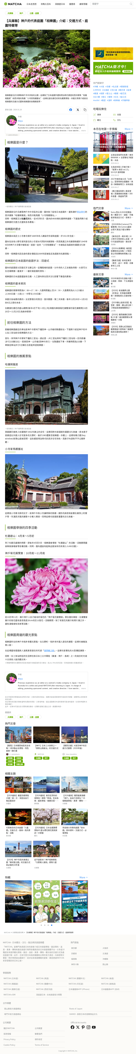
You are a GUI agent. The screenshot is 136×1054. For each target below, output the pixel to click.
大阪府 (105, 948)
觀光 (99, 120)
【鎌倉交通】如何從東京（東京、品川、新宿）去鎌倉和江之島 (122, 263)
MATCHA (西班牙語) (44, 989)
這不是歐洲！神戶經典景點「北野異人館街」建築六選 (45, 861)
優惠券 (72, 4)
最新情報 (83, 4)
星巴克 (123, 93)
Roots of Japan (75, 1008)
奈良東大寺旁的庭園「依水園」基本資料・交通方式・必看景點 (74, 830)
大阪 (102, 86)
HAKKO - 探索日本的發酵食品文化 (83, 1014)
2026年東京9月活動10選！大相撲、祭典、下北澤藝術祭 (122, 281)
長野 (102, 93)
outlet (96, 100)
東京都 (74, 948)
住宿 (119, 114)
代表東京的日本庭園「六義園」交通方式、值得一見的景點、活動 (18, 830)
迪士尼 (123, 97)
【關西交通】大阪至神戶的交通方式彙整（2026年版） (74, 746)
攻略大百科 (46, 4)
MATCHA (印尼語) (76, 983)
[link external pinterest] (83, 1028)
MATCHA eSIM (9, 994)
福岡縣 (74, 958)
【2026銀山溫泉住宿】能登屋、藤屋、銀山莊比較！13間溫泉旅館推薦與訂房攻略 (122, 306)
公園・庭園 (34, 13)
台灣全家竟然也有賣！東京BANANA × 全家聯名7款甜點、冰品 (122, 157)
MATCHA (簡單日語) (12, 989)
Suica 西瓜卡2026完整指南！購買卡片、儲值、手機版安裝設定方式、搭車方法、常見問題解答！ (122, 216)
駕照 (110, 97)
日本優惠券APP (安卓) (110, 989)
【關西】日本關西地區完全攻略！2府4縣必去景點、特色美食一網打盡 (18, 748)
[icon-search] (131, 4)
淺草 (110, 100)
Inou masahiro (71, 754)
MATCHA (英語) (42, 978)
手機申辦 (126, 100)
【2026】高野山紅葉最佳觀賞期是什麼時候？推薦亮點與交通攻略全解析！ (122, 329)
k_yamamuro (15, 754)
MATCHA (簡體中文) (44, 983)
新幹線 (117, 100)
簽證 (104, 100)
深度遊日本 (60, 4)
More (83, 877)
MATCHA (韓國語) (11, 983)
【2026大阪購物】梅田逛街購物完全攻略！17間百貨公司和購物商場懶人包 (121, 251)
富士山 (109, 93)
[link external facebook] (73, 1028)
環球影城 (124, 86)
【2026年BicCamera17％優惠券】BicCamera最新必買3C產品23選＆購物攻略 (121, 228)
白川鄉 (97, 97)
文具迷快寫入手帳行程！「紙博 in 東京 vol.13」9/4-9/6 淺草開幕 (121, 169)
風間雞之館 (49, 650)
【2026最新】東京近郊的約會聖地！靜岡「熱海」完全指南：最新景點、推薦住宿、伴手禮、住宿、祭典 (46, 799)
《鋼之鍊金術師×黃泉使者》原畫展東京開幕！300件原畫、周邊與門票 (122, 194)
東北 (104, 97)
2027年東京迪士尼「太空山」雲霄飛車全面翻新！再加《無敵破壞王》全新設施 (122, 181)
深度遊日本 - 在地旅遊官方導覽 (49, 994)
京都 (108, 86)
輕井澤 (122, 90)
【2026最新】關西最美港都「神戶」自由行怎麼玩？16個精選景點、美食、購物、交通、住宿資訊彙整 (74, 799)
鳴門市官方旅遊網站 (12, 1014)
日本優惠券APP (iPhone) (79, 989)
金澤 (129, 90)
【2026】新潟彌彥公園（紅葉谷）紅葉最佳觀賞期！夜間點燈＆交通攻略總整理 (122, 294)
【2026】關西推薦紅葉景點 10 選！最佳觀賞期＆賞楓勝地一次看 (121, 317)
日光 (116, 97)
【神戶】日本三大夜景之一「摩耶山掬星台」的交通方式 (46, 746)
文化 (119, 120)
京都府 (74, 953)
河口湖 (114, 90)
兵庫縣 (10, 13)
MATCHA (41, 754)
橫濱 (96, 93)
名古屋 (115, 86)
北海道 (106, 90)
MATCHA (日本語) (11, 978)
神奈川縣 (75, 964)
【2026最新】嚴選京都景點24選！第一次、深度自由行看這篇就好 (17, 798)
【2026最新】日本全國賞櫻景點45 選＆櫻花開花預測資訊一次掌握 (45, 830)
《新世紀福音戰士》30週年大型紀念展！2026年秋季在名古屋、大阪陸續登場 (112, 145)
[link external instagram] (89, 1028)
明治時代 (81, 211)
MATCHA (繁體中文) (77, 978)
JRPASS (97, 90)
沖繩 (96, 86)
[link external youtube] (94, 1028)
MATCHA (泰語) (107, 978)
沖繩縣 (105, 958)
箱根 (116, 93)
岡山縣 (105, 964)
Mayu (20, 120)
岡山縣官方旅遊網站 (12, 1008)
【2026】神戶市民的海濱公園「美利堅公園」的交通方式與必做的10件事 (18, 862)
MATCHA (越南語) (108, 983)
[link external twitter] (78, 1028)
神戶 (21, 13)
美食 (99, 114)
